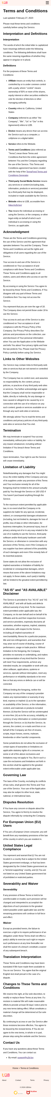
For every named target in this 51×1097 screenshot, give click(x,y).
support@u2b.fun (25, 1057)
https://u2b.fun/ (15, 205)
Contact (18, 1080)
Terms (32, 1080)
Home (15, 1068)
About (4, 1080)
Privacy (46, 1080)
